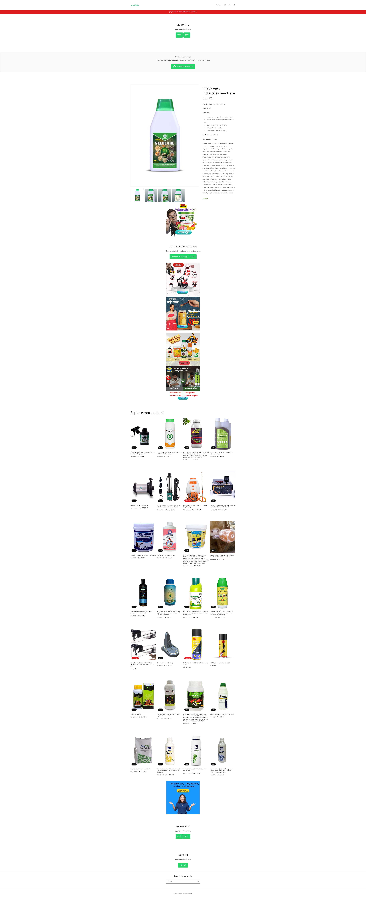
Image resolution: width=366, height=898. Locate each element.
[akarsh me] (183, 238)
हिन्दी (187, 35)
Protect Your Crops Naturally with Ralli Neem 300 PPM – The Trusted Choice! (169, 453)
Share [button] (206, 198)
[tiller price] (183, 296)
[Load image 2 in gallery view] (151, 195)
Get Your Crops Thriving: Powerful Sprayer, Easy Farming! (195, 506)
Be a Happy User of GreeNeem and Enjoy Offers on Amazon (221, 453)
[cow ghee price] (183, 331)
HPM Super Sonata (136, 714)
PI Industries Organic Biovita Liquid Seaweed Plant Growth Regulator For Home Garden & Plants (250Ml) (196, 613)
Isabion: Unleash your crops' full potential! (222, 714)
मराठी (179, 35)
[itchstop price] (183, 399)
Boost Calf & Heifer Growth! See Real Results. (143, 555)
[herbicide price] (183, 349)
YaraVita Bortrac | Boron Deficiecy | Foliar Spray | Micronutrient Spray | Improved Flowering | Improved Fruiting (221, 770)
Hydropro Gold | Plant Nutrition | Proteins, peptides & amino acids (168, 715)
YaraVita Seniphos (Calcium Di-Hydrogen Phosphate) (194, 769)
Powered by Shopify (187, 893)
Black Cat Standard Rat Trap (165, 663)
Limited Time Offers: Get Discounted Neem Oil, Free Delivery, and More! (142, 453)
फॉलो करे (183, 865)
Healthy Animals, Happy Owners (166, 555)
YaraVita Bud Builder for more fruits (141, 769)
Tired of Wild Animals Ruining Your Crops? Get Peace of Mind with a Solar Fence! (222, 506)
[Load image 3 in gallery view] (164, 195)
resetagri (180, 893)
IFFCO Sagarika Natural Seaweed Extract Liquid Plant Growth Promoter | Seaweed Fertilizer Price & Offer (168, 613)
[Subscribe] (198, 881)
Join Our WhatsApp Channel (183, 257)
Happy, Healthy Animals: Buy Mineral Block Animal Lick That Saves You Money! (222, 556)
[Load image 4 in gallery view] (178, 195)
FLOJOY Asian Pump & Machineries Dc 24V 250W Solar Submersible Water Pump (169, 506)
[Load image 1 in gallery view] (137, 195)
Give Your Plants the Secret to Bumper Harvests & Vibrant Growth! (141, 612)
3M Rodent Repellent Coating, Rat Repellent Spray (195, 663)
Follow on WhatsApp (185, 66)
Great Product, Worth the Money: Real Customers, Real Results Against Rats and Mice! (142, 664)
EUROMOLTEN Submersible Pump (140, 505)
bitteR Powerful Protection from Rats (220, 663)
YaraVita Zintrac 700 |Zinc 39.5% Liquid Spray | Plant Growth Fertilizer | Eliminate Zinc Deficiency (169, 770)
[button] (225, 5)
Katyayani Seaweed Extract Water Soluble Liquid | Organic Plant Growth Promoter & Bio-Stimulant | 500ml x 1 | (221, 613)
